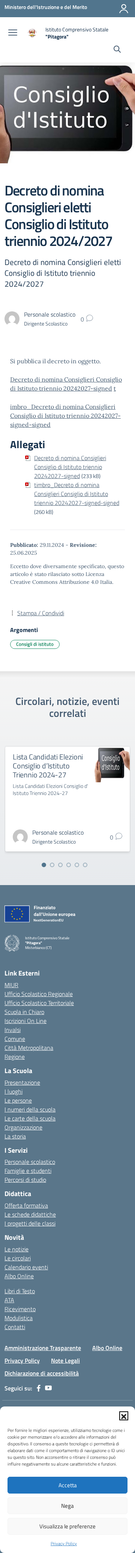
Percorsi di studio (25, 1179)
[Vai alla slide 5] (77, 865)
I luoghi (13, 1091)
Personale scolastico (29, 1161)
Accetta (67, 1485)
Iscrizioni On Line (25, 1020)
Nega (67, 1505)
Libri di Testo (19, 1291)
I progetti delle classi (30, 1223)
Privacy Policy (64, 1543)
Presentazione (22, 1082)
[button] (124, 1416)
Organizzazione (23, 1127)
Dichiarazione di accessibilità (41, 1373)
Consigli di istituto (35, 644)
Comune (14, 1038)
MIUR (11, 984)
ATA (9, 1299)
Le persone (18, 1100)
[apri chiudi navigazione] (12, 33)
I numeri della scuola (30, 1109)
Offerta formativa (26, 1205)
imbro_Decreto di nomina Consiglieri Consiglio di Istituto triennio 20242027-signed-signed (65, 415)
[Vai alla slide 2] (52, 865)
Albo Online (19, 1276)
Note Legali (65, 1360)
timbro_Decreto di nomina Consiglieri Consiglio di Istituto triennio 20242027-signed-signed (76, 493)
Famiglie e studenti (27, 1170)
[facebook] (38, 1388)
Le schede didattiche (30, 1214)
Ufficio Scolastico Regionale (38, 993)
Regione (14, 1056)
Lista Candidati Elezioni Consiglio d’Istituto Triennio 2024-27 (48, 765)
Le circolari (17, 1258)
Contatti (14, 1326)
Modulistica (18, 1317)
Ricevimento (20, 1308)
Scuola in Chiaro (24, 1011)
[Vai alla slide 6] (85, 865)
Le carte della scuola (30, 1118)
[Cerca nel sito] (117, 50)
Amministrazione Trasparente (42, 1347)
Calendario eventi (26, 1267)
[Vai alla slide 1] (44, 865)
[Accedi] (123, 8)
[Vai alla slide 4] (68, 865)
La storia (15, 1136)
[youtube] (48, 1388)
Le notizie (16, 1249)
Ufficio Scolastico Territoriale (39, 1002)
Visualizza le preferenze (67, 1526)
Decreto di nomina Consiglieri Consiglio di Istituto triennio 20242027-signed (70, 466)
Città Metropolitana (28, 1047)
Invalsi (12, 1029)
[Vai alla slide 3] (60, 865)
